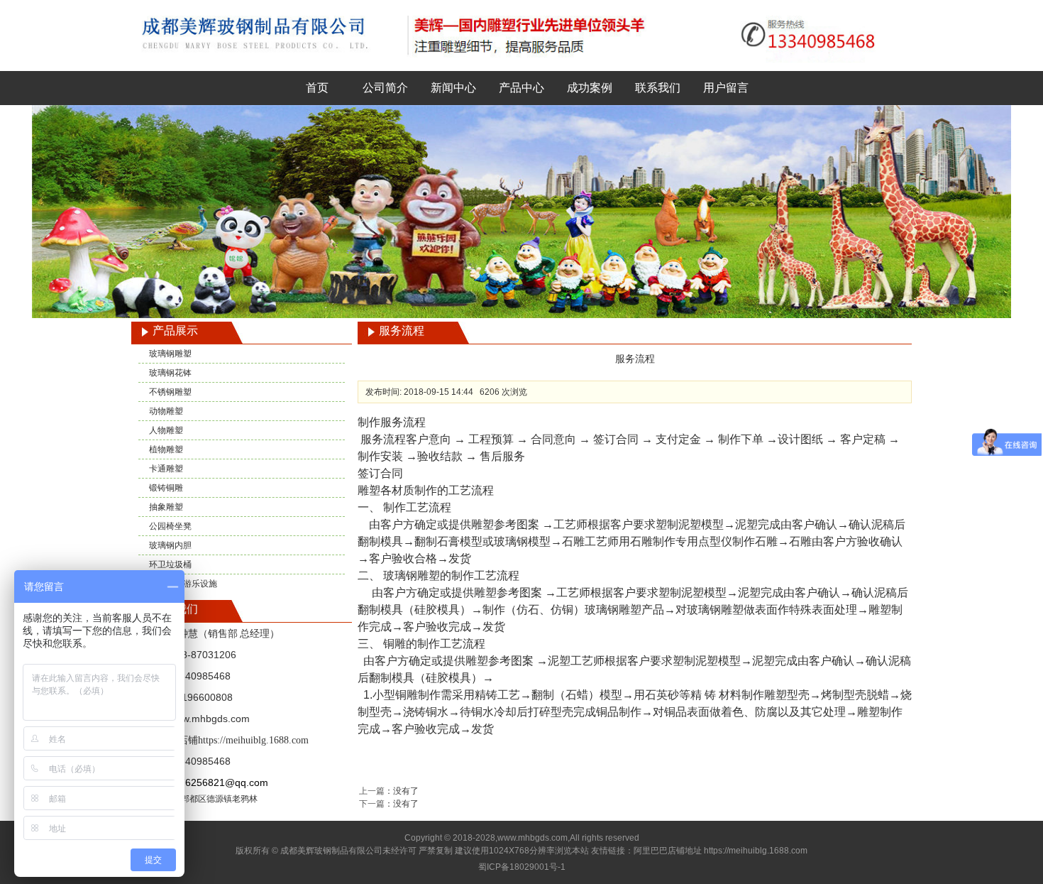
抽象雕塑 (166, 507)
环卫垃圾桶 (170, 564)
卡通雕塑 (166, 469)
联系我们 (657, 88)
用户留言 (726, 88)
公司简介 (385, 88)
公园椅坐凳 (170, 526)
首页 (317, 88)
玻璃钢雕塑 (170, 354)
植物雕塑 (166, 449)
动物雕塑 (166, 411)
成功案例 (589, 88)
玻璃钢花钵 (170, 373)
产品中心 (521, 88)
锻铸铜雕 (166, 488)
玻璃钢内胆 (170, 545)
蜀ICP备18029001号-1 (521, 867)
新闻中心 (453, 88)
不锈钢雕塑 (170, 392)
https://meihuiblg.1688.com (253, 740)
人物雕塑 (166, 430)
